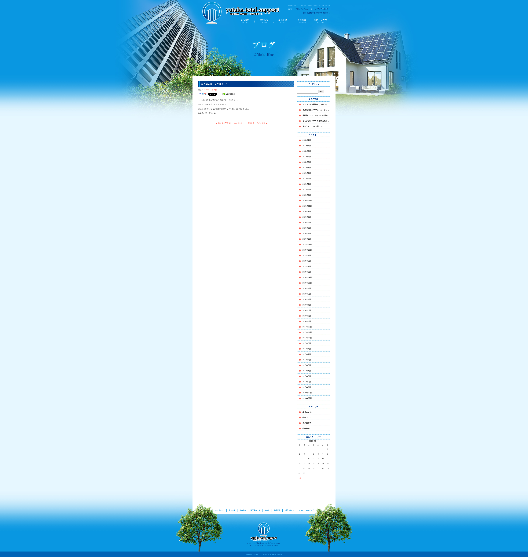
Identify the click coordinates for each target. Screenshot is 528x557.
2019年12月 (307, 244)
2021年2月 (306, 190)
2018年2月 (306, 316)
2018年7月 (306, 294)
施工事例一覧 (282, 21)
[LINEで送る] (228, 94)
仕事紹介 (306, 428)
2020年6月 (306, 211)
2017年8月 (306, 349)
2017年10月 (307, 338)
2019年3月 (306, 261)
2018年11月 (307, 283)
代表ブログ (306, 417)
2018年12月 (307, 277)
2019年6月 (306, 255)
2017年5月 (306, 365)
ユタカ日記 (306, 412)
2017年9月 (306, 343)
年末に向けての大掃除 (258, 123)
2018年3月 (306, 310)
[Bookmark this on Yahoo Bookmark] (205, 94)
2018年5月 (306, 305)
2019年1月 (306, 272)
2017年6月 (306, 360)
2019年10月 (307, 250)
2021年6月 (306, 184)
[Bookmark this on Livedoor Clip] (203, 94)
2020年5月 (306, 217)
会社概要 (301, 21)
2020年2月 (306, 233)
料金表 (267, 510)
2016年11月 (307, 398)
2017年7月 (306, 354)
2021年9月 (306, 168)
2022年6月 (306, 146)
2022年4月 (306, 157)
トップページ (217, 21)
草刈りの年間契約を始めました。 (230, 123)
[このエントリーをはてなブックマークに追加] (200, 94)
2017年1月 (306, 387)
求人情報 (245, 21)
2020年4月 (306, 222)
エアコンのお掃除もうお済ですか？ (316, 104)
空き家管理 (306, 423)
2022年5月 (306, 151)
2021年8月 (306, 173)
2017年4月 (306, 371)
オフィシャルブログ (306, 510)
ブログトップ (313, 84)
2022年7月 (306, 140)
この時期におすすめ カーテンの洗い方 (316, 110)
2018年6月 (306, 299)
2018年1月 (306, 321)
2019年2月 (306, 266)
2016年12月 (307, 393)
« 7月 (299, 478)
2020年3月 (306, 228)
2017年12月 (307, 327)
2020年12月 (307, 200)
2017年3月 (306, 376)
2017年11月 (307, 332)
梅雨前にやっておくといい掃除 (315, 115)
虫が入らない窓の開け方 (312, 126)
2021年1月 (306, 195)
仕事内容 (264, 21)
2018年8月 (306, 288)
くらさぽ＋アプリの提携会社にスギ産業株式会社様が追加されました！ (316, 121)
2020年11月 (307, 206)
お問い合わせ (320, 21)
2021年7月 (306, 179)
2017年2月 (306, 382)
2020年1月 (306, 239)
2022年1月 (306, 162)
